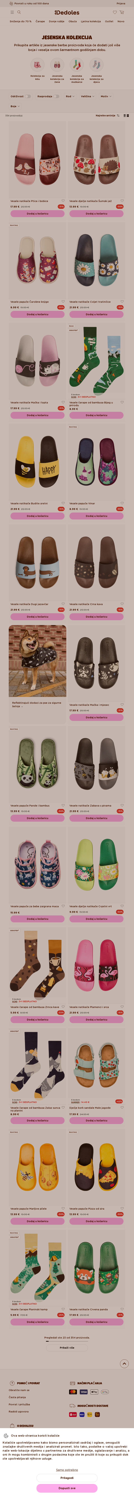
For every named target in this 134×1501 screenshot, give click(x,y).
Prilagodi (67, 1478)
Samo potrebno (67, 1470)
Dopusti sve (67, 1488)
